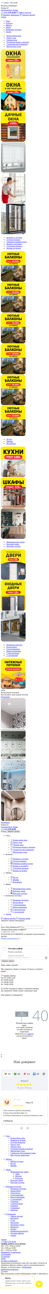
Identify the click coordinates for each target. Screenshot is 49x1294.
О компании (11, 1214)
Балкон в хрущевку (14, 244)
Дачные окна (12, 40)
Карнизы (14, 1210)
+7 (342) (8, 13)
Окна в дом (11, 38)
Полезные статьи (17, 1225)
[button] (21, 1128)
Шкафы (10, 441)
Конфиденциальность (10, 938)
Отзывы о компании (9, 1261)
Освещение (15, 1208)
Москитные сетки (14, 46)
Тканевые (14, 1201)
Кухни (9, 439)
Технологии (15, 1193)
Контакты (14, 1218)
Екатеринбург (6, 10)
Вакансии (14, 1227)
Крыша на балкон (14, 248)
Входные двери (13, 544)
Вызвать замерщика (9, 6)
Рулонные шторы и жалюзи (18, 42)
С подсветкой (12, 656)
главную (30, 1034)
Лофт (17, 1174)
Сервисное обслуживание (17, 44)
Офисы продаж (24, 13)
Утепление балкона (14, 246)
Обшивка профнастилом (17, 242)
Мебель (9, 25)
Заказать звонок (28, 15)
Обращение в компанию (11, 1252)
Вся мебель (11, 444)
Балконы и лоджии (14, 238)
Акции (8, 32)
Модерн (18, 1176)
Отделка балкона (13, 240)
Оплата (13, 1229)
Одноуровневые (13, 649)
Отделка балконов (17, 1142)
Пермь (15, 10)
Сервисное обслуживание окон (23, 1153)
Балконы (9, 23)
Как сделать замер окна (19, 1155)
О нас (12, 1220)
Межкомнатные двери (16, 542)
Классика (19, 1178)
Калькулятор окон (14, 36)
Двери (8, 27)
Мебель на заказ (16, 1161)
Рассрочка (14, 1223)
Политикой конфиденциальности (16, 1268)
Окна (8, 21)
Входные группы (14, 546)
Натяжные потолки (13, 30)
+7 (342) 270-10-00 (8, 1242)
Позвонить (5, 822)
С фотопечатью (13, 653)
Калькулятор (12, 647)
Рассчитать (5, 697)
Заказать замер (24, 918)
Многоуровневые (14, 651)
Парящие (14, 1206)
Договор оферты (17, 1233)
